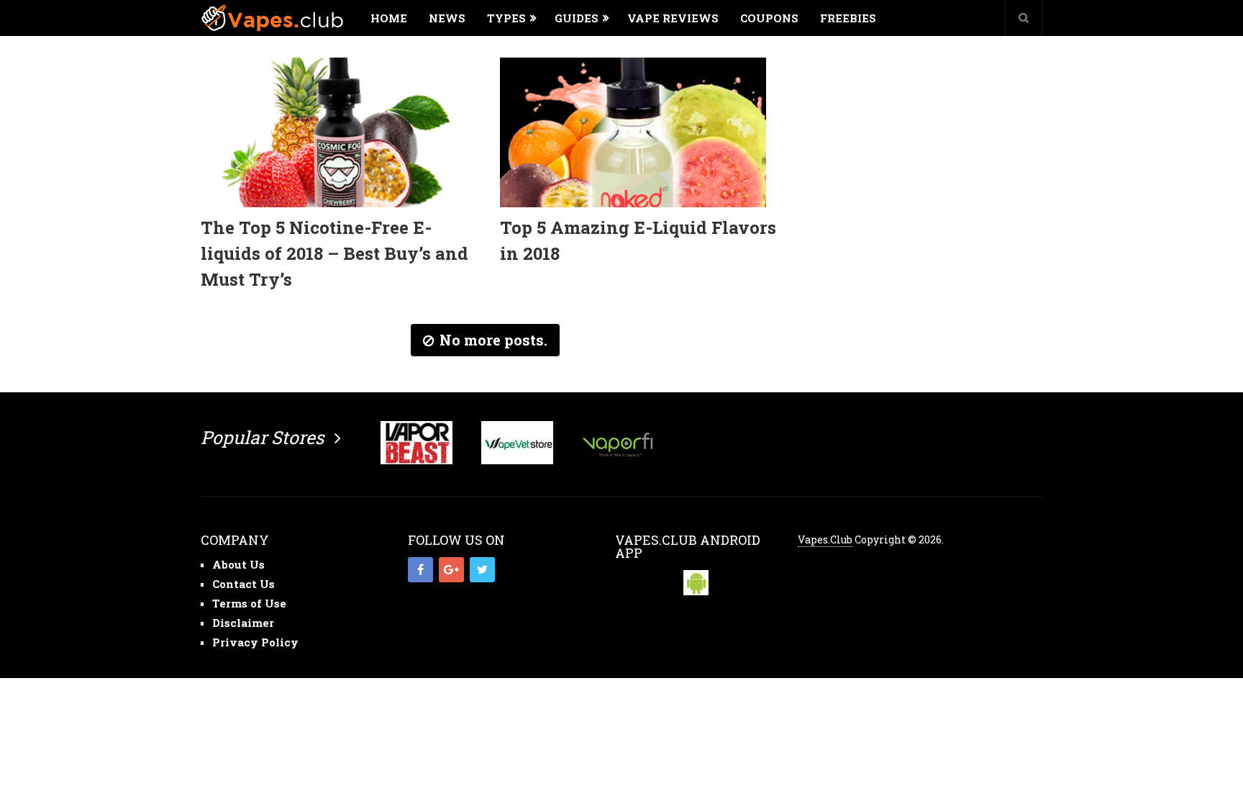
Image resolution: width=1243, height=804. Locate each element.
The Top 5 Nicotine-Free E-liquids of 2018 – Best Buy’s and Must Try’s (334, 253)
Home (388, 18)
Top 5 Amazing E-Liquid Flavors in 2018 (638, 240)
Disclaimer (243, 622)
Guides (576, 18)
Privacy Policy (255, 642)
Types (506, 18)
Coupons (769, 18)
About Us (238, 564)
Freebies (848, 18)
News (447, 18)
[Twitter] (482, 569)
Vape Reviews (673, 18)
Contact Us (243, 584)
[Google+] (451, 569)
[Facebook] (420, 569)
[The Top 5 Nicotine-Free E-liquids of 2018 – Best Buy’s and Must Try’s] (334, 132)
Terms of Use (249, 603)
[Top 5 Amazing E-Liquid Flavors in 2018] (633, 132)
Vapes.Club (825, 539)
